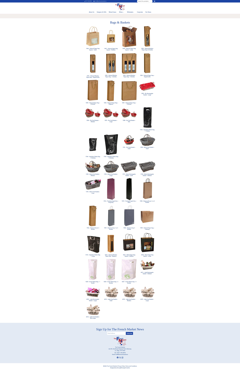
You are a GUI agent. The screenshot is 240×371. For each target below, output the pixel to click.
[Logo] (120, 6)
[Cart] (154, 1)
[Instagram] (122, 358)
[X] (120, 357)
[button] (123, 12)
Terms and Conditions (131, 366)
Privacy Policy (121, 366)
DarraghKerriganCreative (123, 367)
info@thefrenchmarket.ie (121, 354)
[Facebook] (118, 357)
